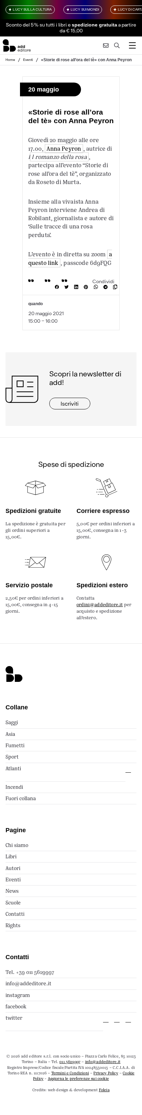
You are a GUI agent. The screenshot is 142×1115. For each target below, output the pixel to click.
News (12, 890)
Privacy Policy (105, 1073)
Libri (11, 856)
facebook (16, 1006)
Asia (10, 734)
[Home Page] (16, 45)
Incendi (14, 787)
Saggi (12, 722)
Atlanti (13, 768)
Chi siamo (17, 845)
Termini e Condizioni (70, 1073)
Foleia (104, 1090)
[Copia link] (116, 287)
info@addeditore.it (28, 983)
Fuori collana (21, 798)
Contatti (15, 914)
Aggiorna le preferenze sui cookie (78, 1078)
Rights (13, 925)
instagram (18, 995)
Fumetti (15, 745)
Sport (12, 756)
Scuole (13, 902)
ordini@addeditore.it (100, 604)
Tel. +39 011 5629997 (30, 972)
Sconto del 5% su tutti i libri (36, 25)
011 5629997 (69, 1061)
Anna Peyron (64, 148)
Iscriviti (70, 403)
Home (10, 59)
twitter (14, 1017)
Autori (13, 868)
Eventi (28, 59)
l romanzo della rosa (59, 157)
